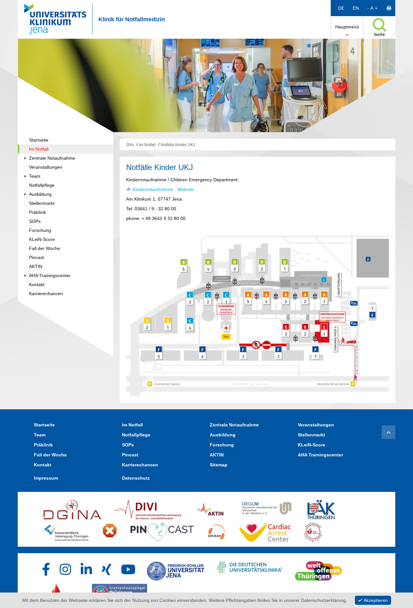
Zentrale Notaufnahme (234, 424)
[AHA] (110, 530)
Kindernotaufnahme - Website (163, 189)
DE (341, 8)
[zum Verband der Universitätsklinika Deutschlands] (249, 569)
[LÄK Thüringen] (321, 508)
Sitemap (218, 464)
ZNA (130, 145)
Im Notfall (147, 145)
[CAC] (265, 530)
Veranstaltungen (316, 424)
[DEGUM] (267, 508)
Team (39, 434)
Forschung (222, 444)
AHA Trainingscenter (320, 454)
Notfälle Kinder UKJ (178, 145)
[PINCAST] (162, 530)
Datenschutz (136, 478)
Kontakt (42, 464)
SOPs (128, 444)
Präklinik (43, 444)
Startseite (44, 424)
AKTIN (217, 454)
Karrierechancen (140, 464)
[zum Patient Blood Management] (61, 592)
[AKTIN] (210, 508)
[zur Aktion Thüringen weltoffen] (318, 569)
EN (356, 8)
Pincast (130, 454)
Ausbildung (223, 434)
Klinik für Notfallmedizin (131, 19)
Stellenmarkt (311, 434)
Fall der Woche (50, 454)
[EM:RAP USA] (216, 530)
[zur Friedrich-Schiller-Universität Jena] (175, 569)
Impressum (46, 478)
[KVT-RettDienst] (66, 530)
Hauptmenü (347, 26)
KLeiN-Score (311, 444)
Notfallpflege (136, 434)
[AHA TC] (312, 530)
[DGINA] (72, 508)
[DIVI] (147, 508)
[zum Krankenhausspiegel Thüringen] (120, 592)
